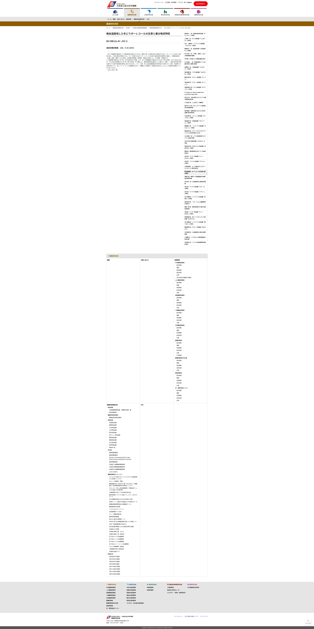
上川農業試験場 (179, 280)
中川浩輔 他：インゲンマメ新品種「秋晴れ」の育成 (195, 197)
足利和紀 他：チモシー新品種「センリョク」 (195, 83)
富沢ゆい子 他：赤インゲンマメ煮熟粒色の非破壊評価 (195, 106)
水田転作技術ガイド (114, 551)
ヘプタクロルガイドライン (116, 509)
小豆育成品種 (112, 430)
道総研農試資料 (113, 462)
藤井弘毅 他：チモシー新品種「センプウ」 (195, 78)
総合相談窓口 (200, 4)
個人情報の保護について (191, 616)
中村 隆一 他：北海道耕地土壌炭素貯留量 (195, 182)
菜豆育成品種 (112, 432)
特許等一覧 (112, 447)
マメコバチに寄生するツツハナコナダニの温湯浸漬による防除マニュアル (123, 478)
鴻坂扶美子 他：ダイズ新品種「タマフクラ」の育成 (195, 88)
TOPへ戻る (308, 622)
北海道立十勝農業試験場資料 (117, 464)
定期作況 (110, 554)
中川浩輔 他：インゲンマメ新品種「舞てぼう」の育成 (195, 223)
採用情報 (173, 2)
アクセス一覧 (182, 2)
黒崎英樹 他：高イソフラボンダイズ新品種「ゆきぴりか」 (195, 218)
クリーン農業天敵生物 (115, 514)
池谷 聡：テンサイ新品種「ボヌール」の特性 (195, 187)
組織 (178, 267)
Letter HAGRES (113, 472)
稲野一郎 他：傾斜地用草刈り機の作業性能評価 (195, 207)
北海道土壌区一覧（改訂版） (117, 534)
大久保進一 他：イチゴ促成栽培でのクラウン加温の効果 (195, 137)
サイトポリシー (178, 616)
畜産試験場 (178, 373)
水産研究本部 (148, 15)
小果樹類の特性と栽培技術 (116, 549)
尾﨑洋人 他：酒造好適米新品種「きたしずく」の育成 (195, 34)
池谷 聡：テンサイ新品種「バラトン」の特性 (195, 192)
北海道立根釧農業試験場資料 (117, 467)
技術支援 (179, 272)
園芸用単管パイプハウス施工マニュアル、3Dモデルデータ (123, 496)
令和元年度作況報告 (114, 574)
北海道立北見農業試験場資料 (117, 469)
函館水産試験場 (131, 590)
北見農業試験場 (179, 325)
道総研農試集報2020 (155, 28)
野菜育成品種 (112, 437)
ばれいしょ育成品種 (114, 435)
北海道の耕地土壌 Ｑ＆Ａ (116, 531)
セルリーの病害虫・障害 (116, 481)
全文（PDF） (112, 70)
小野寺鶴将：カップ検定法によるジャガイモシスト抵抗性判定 (195, 167)
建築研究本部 (198, 15)
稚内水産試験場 (131, 598)
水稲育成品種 (112, 422)
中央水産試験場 (131, 587)
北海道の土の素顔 (114, 529)
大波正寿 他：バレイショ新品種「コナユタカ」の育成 (195, 116)
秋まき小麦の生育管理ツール (117, 519)
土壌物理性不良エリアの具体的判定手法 (120, 492)
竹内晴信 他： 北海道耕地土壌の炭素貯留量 (195, 233)
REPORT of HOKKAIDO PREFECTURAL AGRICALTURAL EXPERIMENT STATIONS (120, 458)
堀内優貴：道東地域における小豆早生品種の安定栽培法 (195, 111)
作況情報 (179, 355)
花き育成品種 (112, 442)
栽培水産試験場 (131, 600)
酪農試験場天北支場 (181, 358)
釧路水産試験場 (131, 593)
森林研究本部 (165, 15)
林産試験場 (150, 590)
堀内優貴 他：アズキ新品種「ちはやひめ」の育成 (195, 73)
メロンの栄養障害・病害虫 (116, 546)
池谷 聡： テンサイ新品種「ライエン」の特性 (195, 162)
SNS (148, 19)
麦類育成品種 (112, 425)
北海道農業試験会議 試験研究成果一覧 (120, 410)
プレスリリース (158, 2)
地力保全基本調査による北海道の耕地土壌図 (121, 526)
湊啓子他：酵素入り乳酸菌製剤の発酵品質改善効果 (195, 177)
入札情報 (167, 2)
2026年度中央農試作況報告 (184, 277)
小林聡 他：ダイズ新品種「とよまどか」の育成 (195, 39)
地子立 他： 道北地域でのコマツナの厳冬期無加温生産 (195, 98)
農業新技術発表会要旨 (115, 417)
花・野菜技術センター (181, 388)
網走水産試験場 (131, 595)
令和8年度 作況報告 (114, 556)
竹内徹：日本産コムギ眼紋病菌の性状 (195, 59)
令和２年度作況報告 (114, 571)
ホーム (110, 19)
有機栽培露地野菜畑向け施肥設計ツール (120, 504)
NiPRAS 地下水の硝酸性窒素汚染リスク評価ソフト (123, 521)
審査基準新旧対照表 (114, 506)
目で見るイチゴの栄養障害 (116, 536)
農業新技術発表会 (113, 415)
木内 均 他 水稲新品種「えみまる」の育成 (195, 142)
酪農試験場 (178, 340)
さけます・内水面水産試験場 (135, 603)
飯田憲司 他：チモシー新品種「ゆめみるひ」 (195, 228)
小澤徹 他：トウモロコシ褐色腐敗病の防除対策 (195, 238)
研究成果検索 (112, 412)
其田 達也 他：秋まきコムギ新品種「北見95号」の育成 (195, 147)
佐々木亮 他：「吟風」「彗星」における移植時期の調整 (195, 54)
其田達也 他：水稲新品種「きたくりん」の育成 (194, 122)
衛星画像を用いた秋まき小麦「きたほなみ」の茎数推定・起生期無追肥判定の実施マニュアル (123, 484)
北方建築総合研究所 (193, 587)
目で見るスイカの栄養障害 (116, 541)
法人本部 (115, 15)
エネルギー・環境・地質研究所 (176, 593)
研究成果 (110, 407)
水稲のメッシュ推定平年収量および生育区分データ (123, 502)
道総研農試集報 (113, 452)
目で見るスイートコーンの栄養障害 (119, 544)
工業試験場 (170, 587)
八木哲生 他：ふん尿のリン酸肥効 (194, 102)
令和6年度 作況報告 (114, 561)
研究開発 (179, 270)
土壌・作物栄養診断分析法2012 (117, 524)
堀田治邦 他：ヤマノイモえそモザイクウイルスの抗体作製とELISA (195, 132)
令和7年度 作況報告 (114, 559)
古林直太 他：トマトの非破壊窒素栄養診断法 (195, 243)
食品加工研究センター (173, 590)
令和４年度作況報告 (114, 566)
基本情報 (179, 265)
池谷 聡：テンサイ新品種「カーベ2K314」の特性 (194, 157)
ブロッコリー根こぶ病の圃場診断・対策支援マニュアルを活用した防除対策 (123, 489)
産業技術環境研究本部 (182, 15)
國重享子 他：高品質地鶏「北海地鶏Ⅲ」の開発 (195, 49)
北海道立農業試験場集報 (139, 28)
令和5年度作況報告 (114, 564)
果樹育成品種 (112, 440)
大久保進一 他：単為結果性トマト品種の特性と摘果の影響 (195, 63)
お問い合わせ (121, 19)
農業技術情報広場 (140, 19)
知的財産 (110, 420)
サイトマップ (204, 616)
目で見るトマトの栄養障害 (116, 539)
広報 (178, 275)
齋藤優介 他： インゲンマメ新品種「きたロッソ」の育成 (195, 127)
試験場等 (129, 19)
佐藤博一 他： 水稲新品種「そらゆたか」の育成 (195, 68)
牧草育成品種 (112, 445)
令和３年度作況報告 (114, 569)
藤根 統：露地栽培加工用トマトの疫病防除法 (195, 152)
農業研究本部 (132, 15)
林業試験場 (150, 587)
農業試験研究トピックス (115, 474)
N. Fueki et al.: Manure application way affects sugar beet (194, 93)
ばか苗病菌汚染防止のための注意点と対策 (120, 499)
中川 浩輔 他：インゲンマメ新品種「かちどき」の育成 (194, 44)
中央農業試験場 (179, 263)
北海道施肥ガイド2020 (115, 511)
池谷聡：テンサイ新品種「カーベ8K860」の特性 (194, 213)
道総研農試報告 (113, 455)
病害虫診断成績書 (114, 516)
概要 (114, 19)
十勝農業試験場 (179, 310)
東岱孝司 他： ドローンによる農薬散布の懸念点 (195, 202)
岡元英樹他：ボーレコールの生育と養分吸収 (195, 172)
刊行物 (128, 28)
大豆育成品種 (112, 427)
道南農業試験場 (179, 295)
